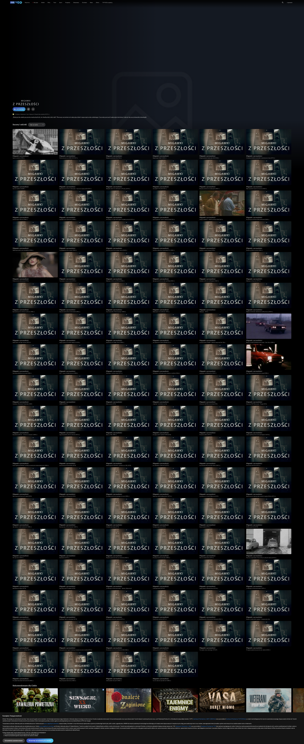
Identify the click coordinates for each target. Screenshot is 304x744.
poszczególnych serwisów (51, 723)
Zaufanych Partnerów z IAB (183, 726)
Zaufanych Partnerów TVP (208, 726)
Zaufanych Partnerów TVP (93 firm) (236, 719)
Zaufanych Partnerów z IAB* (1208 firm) (204, 719)
